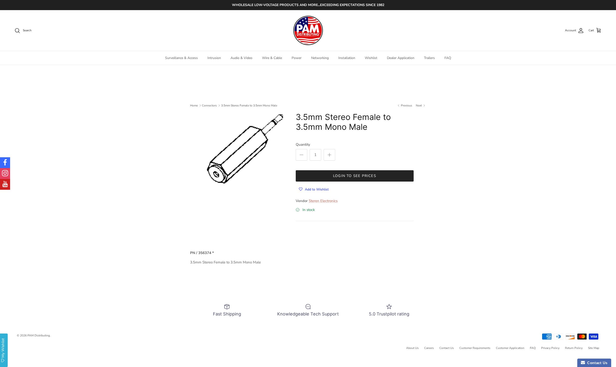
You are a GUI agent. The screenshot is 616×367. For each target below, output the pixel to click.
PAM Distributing (38, 335)
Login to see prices (354, 175)
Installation (346, 58)
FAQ (447, 58)
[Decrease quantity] (301, 155)
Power (297, 58)
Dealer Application (400, 58)
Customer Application (510, 348)
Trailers (429, 58)
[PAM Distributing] (308, 30)
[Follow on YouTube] (5, 184)
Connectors (209, 105)
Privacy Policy (550, 348)
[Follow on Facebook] (5, 162)
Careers (429, 348)
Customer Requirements (474, 348)
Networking (320, 58)
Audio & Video (241, 58)
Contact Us (446, 348)
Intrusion (214, 58)
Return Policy (574, 348)
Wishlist (371, 58)
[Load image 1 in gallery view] (244, 148)
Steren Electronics (323, 200)
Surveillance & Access (181, 58)
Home (194, 105)
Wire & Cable (272, 58)
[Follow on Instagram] (5, 173)
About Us (412, 348)
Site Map (593, 348)
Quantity (303, 144)
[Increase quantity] (329, 155)
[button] (314, 189)
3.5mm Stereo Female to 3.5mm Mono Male (249, 105)
